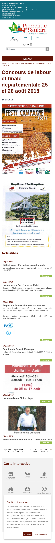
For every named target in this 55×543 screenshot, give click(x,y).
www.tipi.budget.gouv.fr (11, 318)
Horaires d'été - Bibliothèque (18, 398)
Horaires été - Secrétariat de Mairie (21, 285)
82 (31, 449)
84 (41, 449)
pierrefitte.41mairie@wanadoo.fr (12, 11)
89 (18, 451)
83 (36, 449)
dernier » (44, 451)
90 (23, 451)
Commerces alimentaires (10, 478)
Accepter (28, 534)
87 (9, 451)
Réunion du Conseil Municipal (18, 349)
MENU (27, 59)
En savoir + (46, 276)
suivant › (35, 451)
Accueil (4, 64)
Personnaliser (41, 534)
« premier (7, 449)
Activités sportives (44, 493)
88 (13, 451)
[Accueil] (27, 34)
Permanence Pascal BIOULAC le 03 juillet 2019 (27, 439)
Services (11, 493)
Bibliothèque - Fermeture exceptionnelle (24, 265)
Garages (27, 477)
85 (46, 449)
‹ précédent (18, 449)
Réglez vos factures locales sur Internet (24, 305)
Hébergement (27, 493)
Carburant (44, 477)
